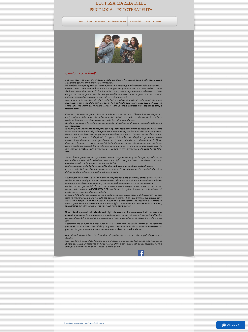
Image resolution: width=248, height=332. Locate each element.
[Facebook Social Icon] (141, 253)
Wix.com (101, 323)
